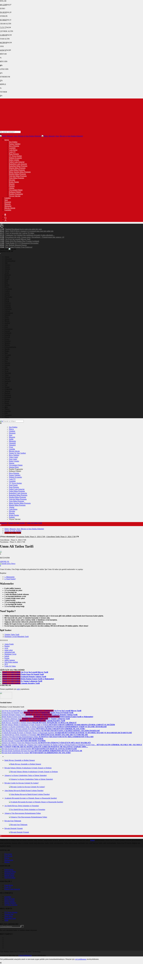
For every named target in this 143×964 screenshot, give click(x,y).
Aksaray (7, 391)
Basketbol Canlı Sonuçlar (18, 164)
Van (5, 385)
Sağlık (11, 439)
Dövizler (12, 180)
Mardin (7, 349)
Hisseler (12, 184)
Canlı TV (12, 152)
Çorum (6, 293)
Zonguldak (8, 389)
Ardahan (7, 405)
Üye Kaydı (8, 856)
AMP (6, 920)
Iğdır (6, 407)
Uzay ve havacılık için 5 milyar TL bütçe (19, 233)
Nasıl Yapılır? (10, 579)
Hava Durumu (14, 146)
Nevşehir (7, 355)
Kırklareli (7, 333)
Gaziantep (8, 309)
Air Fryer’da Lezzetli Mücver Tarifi (17, 239)
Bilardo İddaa (9, 876)
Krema (6, 658)
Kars (6, 327)
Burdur (6, 285)
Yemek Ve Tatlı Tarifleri (17, 453)
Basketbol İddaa (10, 872)
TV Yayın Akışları (15, 156)
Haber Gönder (14, 160)
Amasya (7, 265)
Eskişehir (7, 307)
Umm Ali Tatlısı (10, 666)
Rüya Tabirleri (14, 455)
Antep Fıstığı (9, 644)
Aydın (6, 273)
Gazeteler (12, 148)
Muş (6, 353)
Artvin (6, 271)
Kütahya (7, 341)
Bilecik (6, 277)
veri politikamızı (80, 959)
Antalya (7, 269)
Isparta (6, 319)
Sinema (11, 463)
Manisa (7, 345)
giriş (18, 689)
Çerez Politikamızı (25, 955)
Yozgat (6, 387)
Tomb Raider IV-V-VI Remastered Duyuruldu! (22, 243)
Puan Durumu (14, 154)
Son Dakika (13, 142)
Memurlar (7, 206)
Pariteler (12, 186)
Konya (6, 339)
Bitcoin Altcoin (9, 208)
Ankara (7, 267)
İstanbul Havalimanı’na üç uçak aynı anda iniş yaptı (23, 229)
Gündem (7, 198)
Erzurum (7, 305)
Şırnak (6, 401)
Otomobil (12, 443)
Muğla (6, 351)
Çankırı (7, 291)
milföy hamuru (9, 660)
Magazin (7, 204)
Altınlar (11, 188)
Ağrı (6, 263)
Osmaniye (8, 415)
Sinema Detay (14, 467)
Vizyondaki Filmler (16, 190)
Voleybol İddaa (9, 878)
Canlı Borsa (13, 150)
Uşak (6, 383)
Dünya (11, 429)
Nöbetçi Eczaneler (15, 158)
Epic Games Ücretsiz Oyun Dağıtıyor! (18, 247)
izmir (6, 325)
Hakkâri (7, 315)
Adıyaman (8, 259)
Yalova (6, 409)
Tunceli (7, 379)
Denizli (7, 295)
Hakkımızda (8, 860)
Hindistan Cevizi (10, 654)
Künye (6, 858)
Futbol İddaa (8, 870)
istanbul (7, 323)
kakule (6, 656)
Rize (6, 361)
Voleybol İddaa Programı (18, 176)
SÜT (6, 664)
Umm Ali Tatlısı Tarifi (34, 523)
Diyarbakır (8, 297)
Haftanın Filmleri (15, 192)
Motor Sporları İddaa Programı (20, 172)
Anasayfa (3, 523)
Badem (6, 646)
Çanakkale (8, 289)
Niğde (6, 357)
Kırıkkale (7, 397)
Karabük (7, 411)
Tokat (6, 375)
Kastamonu (8, 329)
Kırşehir (7, 335)
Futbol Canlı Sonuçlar (16, 162)
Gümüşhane (8, 313)
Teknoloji (12, 445)
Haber (92, 840)
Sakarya (7, 363)
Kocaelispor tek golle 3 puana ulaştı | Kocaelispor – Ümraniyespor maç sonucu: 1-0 (34, 237)
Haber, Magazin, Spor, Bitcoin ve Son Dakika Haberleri (24, 529)
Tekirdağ (7, 373)
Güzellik (12, 449)
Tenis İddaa (8, 916)
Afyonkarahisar (9, 261)
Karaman (7, 395)
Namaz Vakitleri (14, 144)
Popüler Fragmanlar (16, 194)
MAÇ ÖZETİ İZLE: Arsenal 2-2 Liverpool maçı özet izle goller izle (29, 231)
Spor (6, 200)
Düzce (6, 417)
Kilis (6, 413)
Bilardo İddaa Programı (17, 168)
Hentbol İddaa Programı (17, 174)
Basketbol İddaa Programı (18, 166)
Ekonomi (7, 202)
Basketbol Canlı (10, 918)
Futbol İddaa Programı (17, 170)
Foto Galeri (13, 459)
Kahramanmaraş (10, 347)
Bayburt (7, 393)
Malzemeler (9, 577)
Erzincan (7, 303)
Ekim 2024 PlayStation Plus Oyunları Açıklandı (22, 241)
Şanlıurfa (7, 381)
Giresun (7, 311)
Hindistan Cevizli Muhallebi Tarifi (16, 636)
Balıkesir (7, 275)
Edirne (6, 299)
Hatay (6, 317)
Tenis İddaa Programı (16, 178)
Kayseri (7, 331)
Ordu (6, 359)
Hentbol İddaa (9, 874)
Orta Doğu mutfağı (11, 662)
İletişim (7, 862)
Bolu (6, 283)
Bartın (6, 403)
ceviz (6, 648)
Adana (6, 257)
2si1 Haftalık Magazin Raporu (16, 245)
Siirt (5, 367)
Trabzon (7, 377)
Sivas (6, 371)
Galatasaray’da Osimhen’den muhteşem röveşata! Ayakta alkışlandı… (30, 235)
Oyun (11, 447)
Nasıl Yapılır (13, 485)
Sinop (6, 369)
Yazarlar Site (8, 914)
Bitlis (6, 281)
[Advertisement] (71, 114)
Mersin (6, 321)
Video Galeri (13, 457)
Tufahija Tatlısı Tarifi (11, 634)
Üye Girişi (8, 854)
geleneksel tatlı (9, 652)
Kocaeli (7, 337)
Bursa (6, 287)
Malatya (7, 343)
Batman (7, 399)
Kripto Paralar (14, 182)
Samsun (7, 365)
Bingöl (6, 279)
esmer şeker (8, 650)
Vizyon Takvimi (14, 196)
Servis (6, 140)
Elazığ (6, 301)
